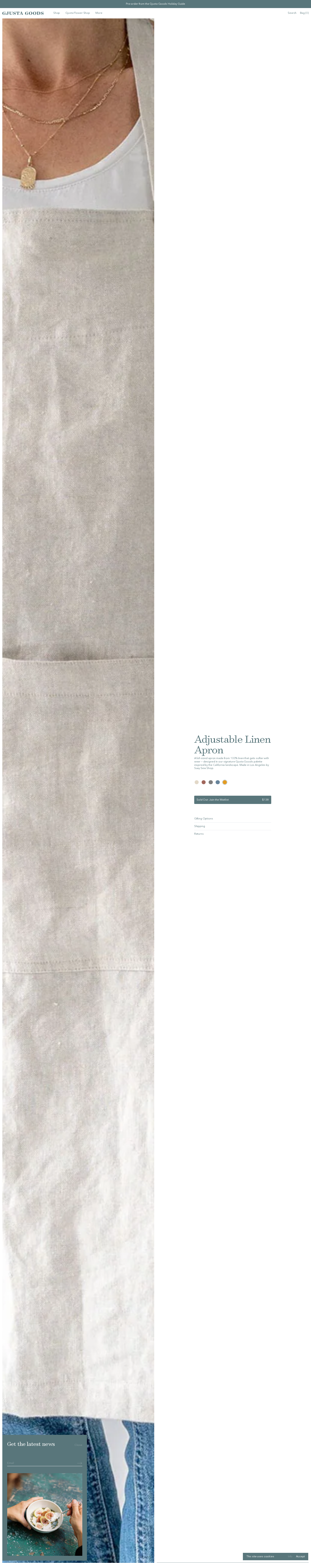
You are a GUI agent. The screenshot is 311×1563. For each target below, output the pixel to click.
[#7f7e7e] (210, 782)
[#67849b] (217, 782)
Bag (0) (304, 13)
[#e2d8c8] (196, 782)
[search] (292, 13)
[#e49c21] (224, 782)
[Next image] (140, 1556)
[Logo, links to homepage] (23, 13)
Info (290, 1556)
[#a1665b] (203, 782)
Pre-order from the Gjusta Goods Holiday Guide (155, 4)
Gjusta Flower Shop (77, 13)
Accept (300, 1556)
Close (78, 1445)
